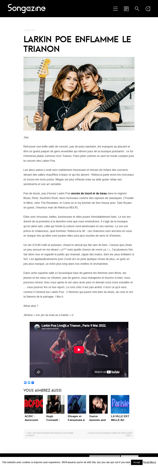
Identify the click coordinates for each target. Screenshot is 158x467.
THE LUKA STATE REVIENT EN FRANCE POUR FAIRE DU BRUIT (50, 434)
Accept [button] (136, 462)
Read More (149, 462)
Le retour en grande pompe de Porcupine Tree (110, 434)
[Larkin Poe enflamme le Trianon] (79, 94)
